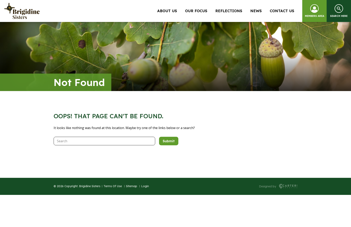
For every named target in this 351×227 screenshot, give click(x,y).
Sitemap (131, 186)
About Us (167, 11)
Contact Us (282, 11)
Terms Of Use (113, 186)
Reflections (228, 11)
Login (145, 186)
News (256, 11)
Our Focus (196, 11)
